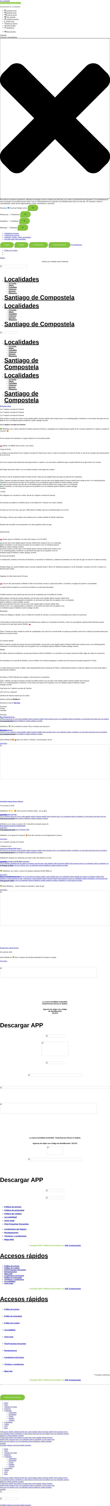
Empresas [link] (7, 1409)
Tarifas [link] (6, 1424)
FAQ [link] (6, 1426)
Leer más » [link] (4, 743)
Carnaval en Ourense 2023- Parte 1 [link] (10, 848)
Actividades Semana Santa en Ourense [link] (11, 801)
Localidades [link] (21, 279)
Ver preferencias (38, 245)
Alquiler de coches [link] (10, 1407)
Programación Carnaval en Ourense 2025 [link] (12, 825)
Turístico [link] (12, 1420)
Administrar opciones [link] (11, 233)
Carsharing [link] (8, 1411)
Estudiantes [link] (12, 1414)
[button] (55, 118)
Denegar (21, 245)
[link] (10, 3)
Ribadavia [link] (13, 293)
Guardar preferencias (59, 245)
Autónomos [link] (13, 1412)
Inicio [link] (6, 1403)
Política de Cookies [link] (10, 250)
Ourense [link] (12, 291)
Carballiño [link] (13, 287)
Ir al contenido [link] (5, 1)
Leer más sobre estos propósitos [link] (15, 239)
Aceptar (7, 245)
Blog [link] (6, 1428)
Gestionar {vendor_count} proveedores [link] (17, 237)
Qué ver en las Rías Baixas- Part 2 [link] (10, 876)
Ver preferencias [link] (76, 245)
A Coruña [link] (12, 283)
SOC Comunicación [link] (73, 1245)
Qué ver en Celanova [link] (6, 730)
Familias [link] (11, 1418)
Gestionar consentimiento (12, 1397)
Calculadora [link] (8, 1422)
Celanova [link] (12, 289)
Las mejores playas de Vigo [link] (8, 814)
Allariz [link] (11, 285)
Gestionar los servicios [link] (12, 235)
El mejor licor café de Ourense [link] (9, 948)
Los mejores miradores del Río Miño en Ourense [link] (14, 861)
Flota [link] (6, 1405)
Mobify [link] (2, 258)
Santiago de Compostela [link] (39, 297)
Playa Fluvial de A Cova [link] (7, 717)
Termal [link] (11, 1416)
